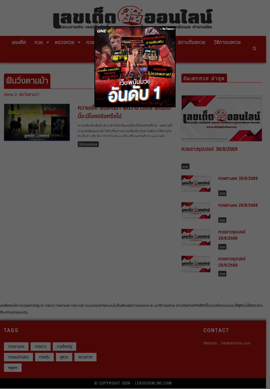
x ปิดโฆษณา (167, 28)
